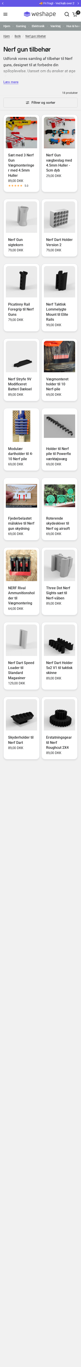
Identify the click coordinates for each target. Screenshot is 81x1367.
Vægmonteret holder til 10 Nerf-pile (57, 384)
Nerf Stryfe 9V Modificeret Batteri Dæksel (20, 384)
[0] (74, 14)
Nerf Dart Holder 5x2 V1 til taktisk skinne (59, 668)
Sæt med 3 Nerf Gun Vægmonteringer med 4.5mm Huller (21, 165)
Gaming (21, 26)
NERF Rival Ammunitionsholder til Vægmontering (21, 595)
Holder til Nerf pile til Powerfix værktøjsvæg (58, 454)
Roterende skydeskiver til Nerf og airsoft (58, 523)
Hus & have (73, 26)
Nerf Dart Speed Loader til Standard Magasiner (21, 670)
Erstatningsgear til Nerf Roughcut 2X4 (59, 742)
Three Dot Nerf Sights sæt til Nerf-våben (58, 593)
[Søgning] (67, 14)
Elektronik (38, 26)
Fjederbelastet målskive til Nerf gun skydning (21, 523)
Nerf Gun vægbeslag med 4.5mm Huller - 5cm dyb (59, 162)
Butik (18, 36)
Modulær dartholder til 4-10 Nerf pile (20, 454)
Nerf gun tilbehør (35, 36)
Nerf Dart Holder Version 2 (59, 242)
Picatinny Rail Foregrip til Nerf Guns (21, 309)
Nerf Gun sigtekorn (15, 242)
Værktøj (55, 26)
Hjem (6, 26)
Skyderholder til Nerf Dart (21, 740)
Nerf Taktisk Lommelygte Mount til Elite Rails (57, 312)
